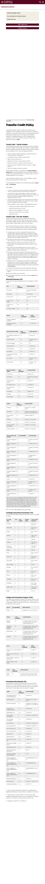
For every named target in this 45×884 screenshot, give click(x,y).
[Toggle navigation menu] (43, 2)
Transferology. (10, 276)
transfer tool (34, 275)
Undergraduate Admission (7, 7)
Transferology (12, 184)
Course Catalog (22, 28)
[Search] (40, 2)
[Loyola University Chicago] (7, 2)
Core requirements (11, 266)
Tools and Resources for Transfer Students (16, 16)
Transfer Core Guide (11, 19)
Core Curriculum (22, 24)
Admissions (23, 120)
